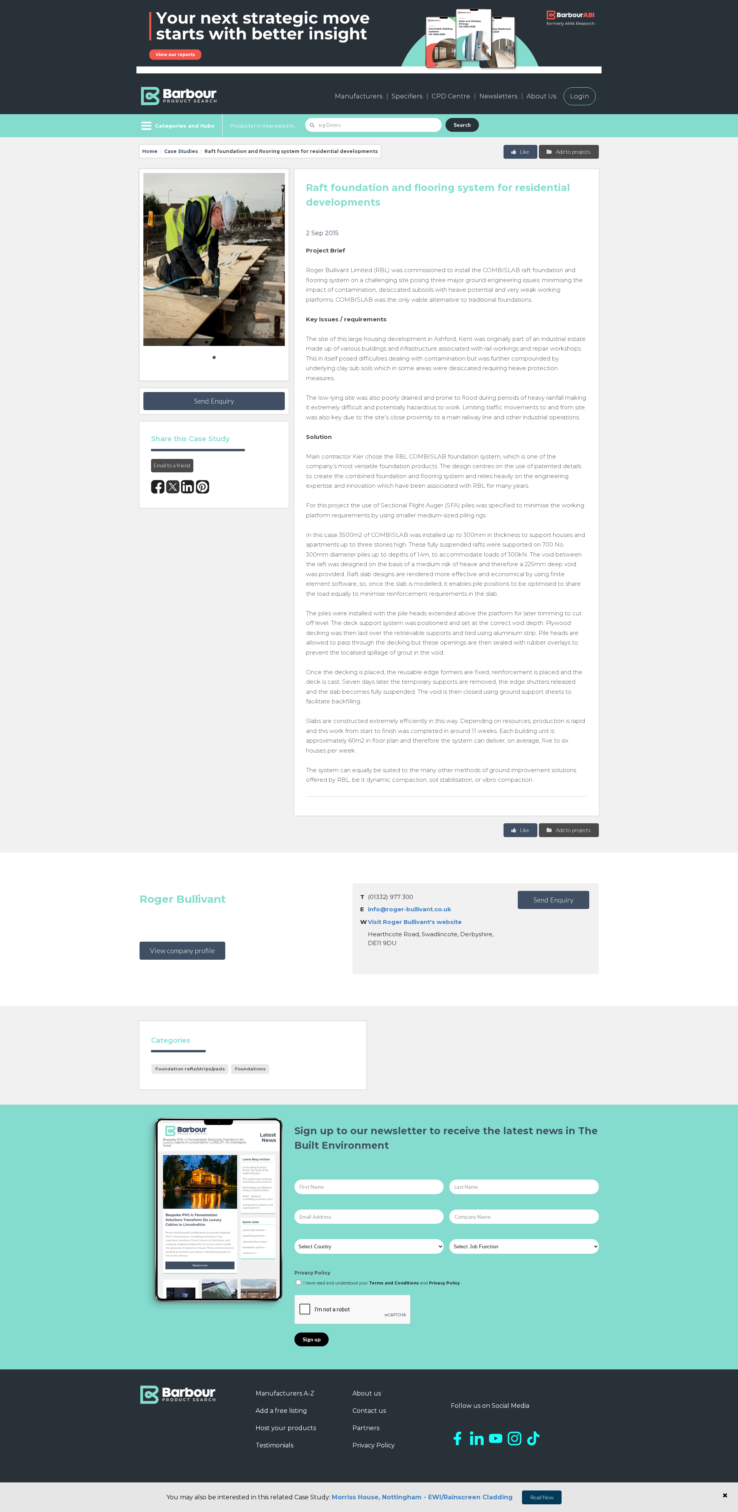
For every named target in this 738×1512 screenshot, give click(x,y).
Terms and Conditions (394, 1283)
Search (462, 124)
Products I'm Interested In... (264, 126)
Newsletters (498, 96)
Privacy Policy (312, 1273)
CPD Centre (451, 96)
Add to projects (573, 151)
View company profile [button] (182, 950)
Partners (365, 1428)
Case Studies (181, 151)
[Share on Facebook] (158, 486)
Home (150, 151)
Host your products (286, 1428)
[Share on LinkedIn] (187, 486)
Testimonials (274, 1445)
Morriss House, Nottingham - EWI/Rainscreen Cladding (422, 1497)
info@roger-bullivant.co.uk (409, 909)
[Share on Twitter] (173, 486)
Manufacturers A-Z (285, 1393)
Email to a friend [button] (172, 465)
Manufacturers (358, 96)
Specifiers (407, 96)
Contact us (369, 1410)
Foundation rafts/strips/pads (190, 1069)
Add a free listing (281, 1410)
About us (366, 1393)
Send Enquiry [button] (214, 401)
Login (579, 96)
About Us (541, 96)
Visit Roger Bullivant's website (415, 921)
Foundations (250, 1069)
